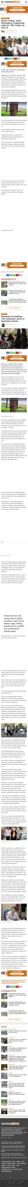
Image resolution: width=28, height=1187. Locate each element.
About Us (15, 1181)
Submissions (21, 1181)
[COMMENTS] (21, 58)
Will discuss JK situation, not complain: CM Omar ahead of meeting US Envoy (17, 292)
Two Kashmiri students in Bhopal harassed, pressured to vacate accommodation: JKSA (18, 300)
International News (6, 1171)
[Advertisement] (14, 164)
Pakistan (4, 1165)
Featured (12, 980)
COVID (8, 1165)
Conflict (4, 1163)
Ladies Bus (9, 981)
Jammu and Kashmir (6, 1161)
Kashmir (21, 272)
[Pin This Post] (15, 58)
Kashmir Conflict (11, 1163)
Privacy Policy (11, 1183)
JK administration (17, 1169)
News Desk (10, 30)
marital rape (16, 981)
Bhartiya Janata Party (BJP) (8, 1167)
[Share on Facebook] (6, 58)
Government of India (7, 1169)
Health (13, 1165)
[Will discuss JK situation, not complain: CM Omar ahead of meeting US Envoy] (4, 293)
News (13, 1161)
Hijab (24, 980)
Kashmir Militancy (21, 1163)
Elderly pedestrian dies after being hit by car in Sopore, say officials (17, 283)
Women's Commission (12, 983)
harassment (19, 980)
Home (5, 1181)
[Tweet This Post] (9, 58)
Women (3, 983)
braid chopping (14, 272)
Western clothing (19, 982)
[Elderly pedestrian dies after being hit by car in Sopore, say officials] (4, 284)
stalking (11, 982)
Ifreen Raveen (11, 324)
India (23, 1161)
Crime (17, 1165)
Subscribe (19, 1183)
